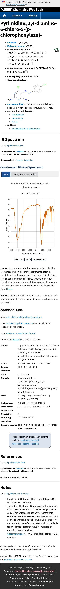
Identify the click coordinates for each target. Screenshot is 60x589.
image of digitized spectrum (19, 323)
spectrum (16, 339)
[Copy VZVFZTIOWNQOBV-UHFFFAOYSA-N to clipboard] (26, 72)
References (17, 118)
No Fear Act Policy (38, 574)
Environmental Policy (20, 578)
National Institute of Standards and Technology (6, 9)
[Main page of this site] (4, 15)
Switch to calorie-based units (26, 128)
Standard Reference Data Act (18, 559)
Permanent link (15, 104)
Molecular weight (16, 45)
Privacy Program (43, 567)
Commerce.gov (45, 581)
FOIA (51, 574)
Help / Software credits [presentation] (24, 174)
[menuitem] (4, 15)
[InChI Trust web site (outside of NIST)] (56, 51)
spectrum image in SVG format (20, 333)
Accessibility (27, 567)
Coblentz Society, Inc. (24, 160)
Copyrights (9, 571)
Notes (15, 121)
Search (16, 15)
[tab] (5, 174)
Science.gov (20, 584)
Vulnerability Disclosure (17, 574)
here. (9, 289)
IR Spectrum (18, 114)
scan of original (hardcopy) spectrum (24, 316)
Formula (11, 42)
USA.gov (32, 584)
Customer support (16, 533)
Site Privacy (14, 567)
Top (7, 145)
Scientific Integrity (40, 578)
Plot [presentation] (6, 174)
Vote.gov (41, 584)
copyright (20, 151)
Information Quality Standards (21, 581)
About (31, 15)
